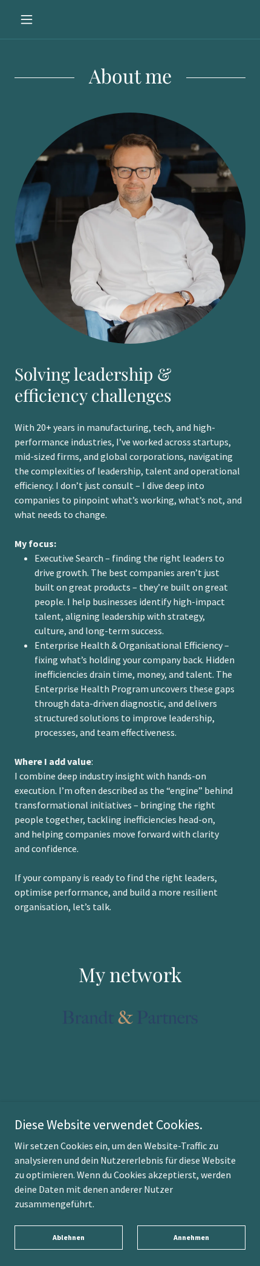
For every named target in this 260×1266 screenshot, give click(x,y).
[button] (32, 19)
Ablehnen (69, 1237)
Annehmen (191, 1237)
